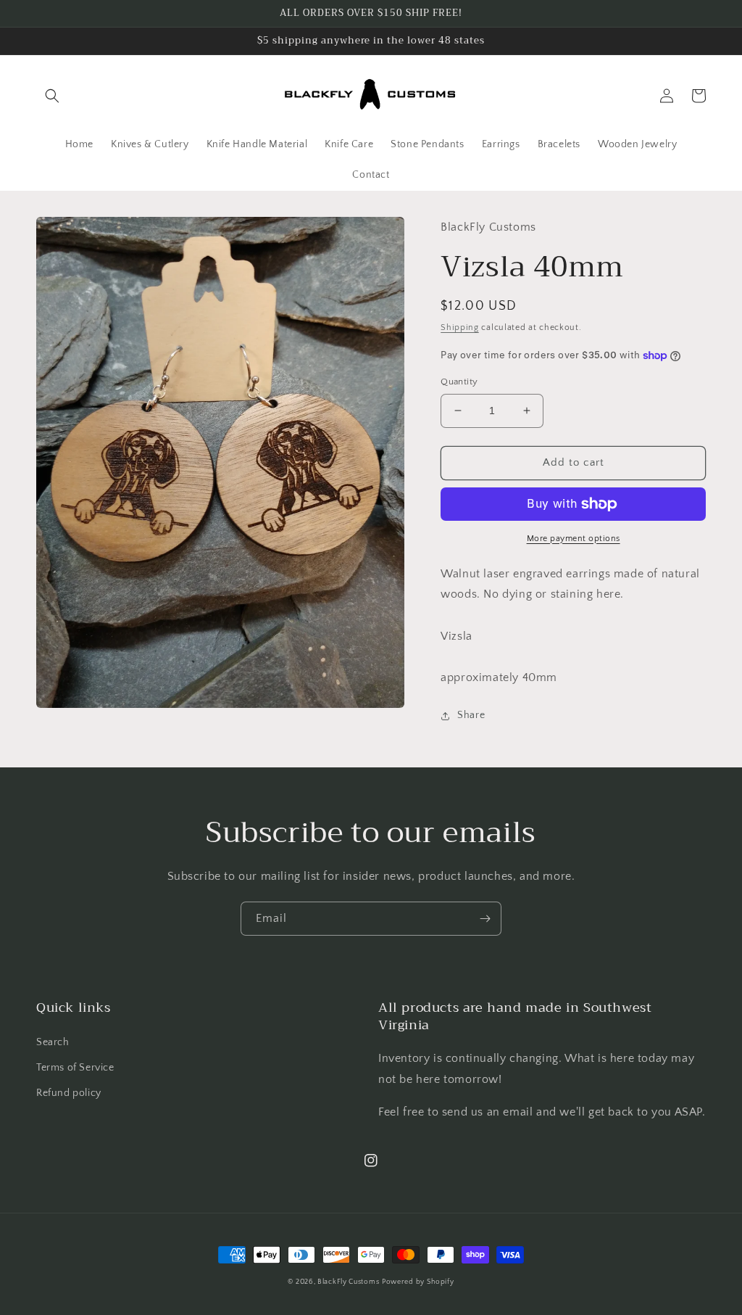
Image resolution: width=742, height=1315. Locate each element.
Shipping (460, 327)
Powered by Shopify (418, 1282)
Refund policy (68, 1093)
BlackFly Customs (348, 1282)
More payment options (573, 538)
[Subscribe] (485, 919)
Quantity (459, 381)
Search (53, 1042)
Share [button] (471, 715)
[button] (52, 96)
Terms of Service (75, 1067)
